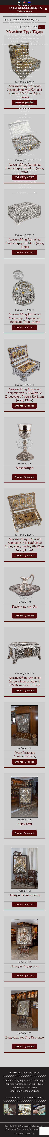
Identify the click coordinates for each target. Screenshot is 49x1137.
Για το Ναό (24, 87)
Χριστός (24, 55)
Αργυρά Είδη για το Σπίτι (24, 164)
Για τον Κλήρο (24, 128)
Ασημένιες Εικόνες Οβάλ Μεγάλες (24, 38)
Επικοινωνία (24, 187)
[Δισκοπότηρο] (24, 440)
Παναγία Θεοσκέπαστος (24, 895)
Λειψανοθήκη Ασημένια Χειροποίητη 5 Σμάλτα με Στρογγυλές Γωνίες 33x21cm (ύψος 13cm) (24, 394)
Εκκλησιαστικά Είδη (24, 84)
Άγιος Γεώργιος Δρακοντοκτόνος (24, 754)
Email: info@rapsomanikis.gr (24, 1090)
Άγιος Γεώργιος (24, 58)
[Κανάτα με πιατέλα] (24, 585)
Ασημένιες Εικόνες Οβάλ (24, 20)
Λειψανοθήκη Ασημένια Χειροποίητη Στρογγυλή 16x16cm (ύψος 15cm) (24, 318)
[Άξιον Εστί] (24, 796)
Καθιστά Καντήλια (24, 99)
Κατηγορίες (24, 17)
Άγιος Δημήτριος (24, 61)
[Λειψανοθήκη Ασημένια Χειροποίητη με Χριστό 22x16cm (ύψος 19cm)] (24, 650)
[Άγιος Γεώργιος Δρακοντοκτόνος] (24, 725)
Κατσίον (24, 123)
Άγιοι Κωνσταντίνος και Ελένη (24, 70)
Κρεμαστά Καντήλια (24, 102)
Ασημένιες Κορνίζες (24, 176)
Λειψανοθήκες (25, 93)
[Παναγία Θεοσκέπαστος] (24, 867)
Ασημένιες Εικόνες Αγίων (24, 14)
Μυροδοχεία (25, 117)
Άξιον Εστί (24, 824)
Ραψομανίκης (24, 5)
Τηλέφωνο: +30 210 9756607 (24, 1087)
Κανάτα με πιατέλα (24, 606)
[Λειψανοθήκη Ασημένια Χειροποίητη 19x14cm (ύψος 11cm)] (24, 212)
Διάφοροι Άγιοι (24, 76)
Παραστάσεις (24, 73)
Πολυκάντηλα (24, 105)
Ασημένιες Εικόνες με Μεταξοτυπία (24, 35)
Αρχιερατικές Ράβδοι (24, 134)
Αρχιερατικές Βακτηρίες (24, 131)
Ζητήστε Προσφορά (24, 252)
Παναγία (25, 52)
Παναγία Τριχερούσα (24, 966)
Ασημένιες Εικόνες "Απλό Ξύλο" (24, 23)
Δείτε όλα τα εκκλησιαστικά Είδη (24, 159)
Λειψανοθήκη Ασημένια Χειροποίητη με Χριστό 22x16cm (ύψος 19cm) (25, 681)
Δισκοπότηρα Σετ (24, 96)
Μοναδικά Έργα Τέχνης (24, 181)
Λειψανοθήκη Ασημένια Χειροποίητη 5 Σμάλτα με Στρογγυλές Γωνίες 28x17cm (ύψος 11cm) (24, 544)
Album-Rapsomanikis (24, 8)
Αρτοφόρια (24, 90)
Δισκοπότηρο (24, 468)
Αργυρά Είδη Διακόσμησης (24, 170)
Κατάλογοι (24, 184)
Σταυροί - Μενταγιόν (24, 137)
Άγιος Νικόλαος (24, 64)
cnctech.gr (30, 1133)
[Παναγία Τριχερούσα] (24, 939)
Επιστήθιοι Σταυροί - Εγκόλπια (24, 140)
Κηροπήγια (24, 108)
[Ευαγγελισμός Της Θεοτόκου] (24, 1010)
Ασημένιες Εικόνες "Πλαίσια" (24, 26)
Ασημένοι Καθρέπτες (24, 173)
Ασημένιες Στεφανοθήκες (24, 167)
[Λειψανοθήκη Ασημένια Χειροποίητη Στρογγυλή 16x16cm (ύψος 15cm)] (24, 287)
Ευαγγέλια (24, 111)
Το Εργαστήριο (24, 11)
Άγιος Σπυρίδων (24, 67)
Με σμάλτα (24, 148)
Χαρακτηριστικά (24, 145)
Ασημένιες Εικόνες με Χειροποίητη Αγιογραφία (24, 44)
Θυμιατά (24, 120)
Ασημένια (24, 151)
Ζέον (24, 114)
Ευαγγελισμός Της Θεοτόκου (24, 1037)
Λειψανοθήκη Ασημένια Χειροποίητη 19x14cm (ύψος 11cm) (24, 243)
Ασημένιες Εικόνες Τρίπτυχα (24, 41)
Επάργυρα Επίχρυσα (24, 154)
